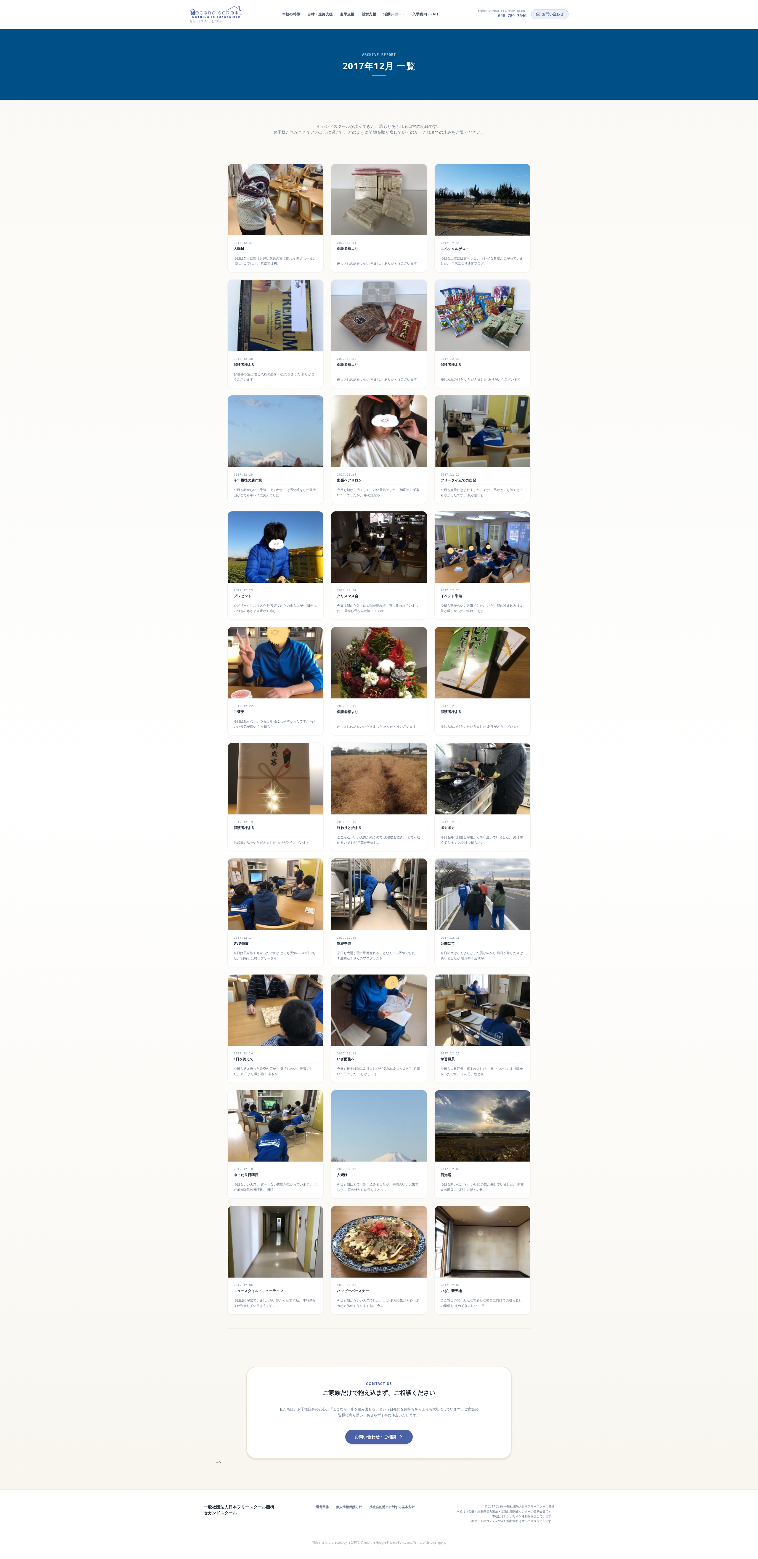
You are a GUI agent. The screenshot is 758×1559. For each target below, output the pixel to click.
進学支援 (347, 14)
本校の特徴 (291, 14)
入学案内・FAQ (425, 14)
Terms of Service (424, 1542)
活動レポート (394, 14)
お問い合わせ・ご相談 (375, 1436)
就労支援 (369, 14)
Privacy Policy (396, 1542)
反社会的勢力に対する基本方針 (392, 1507)
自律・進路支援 (320, 14)
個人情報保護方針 (349, 1507)
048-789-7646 (512, 15)
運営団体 (322, 1507)
